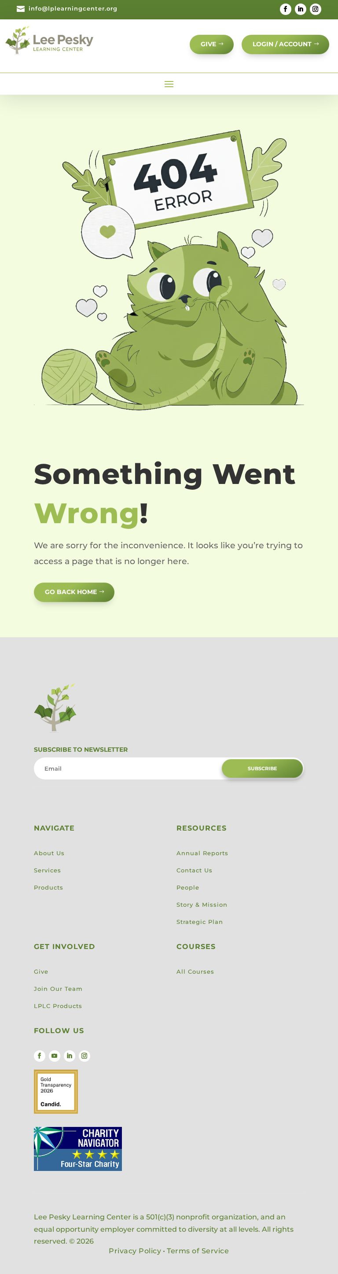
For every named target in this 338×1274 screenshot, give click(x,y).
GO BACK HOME (71, 592)
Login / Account (282, 44)
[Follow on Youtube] (54, 1056)
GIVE (208, 44)
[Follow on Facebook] (285, 9)
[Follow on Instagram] (315, 9)
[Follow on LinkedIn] (300, 9)
